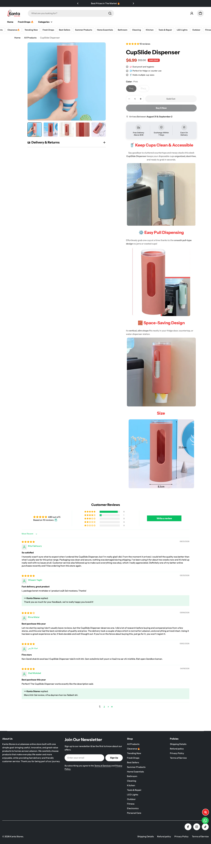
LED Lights (182, 30)
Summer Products (83, 30)
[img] (28, 541)
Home (17, 37)
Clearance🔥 (13, 30)
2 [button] (104, 706)
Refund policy (164, 836)
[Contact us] (205, 820)
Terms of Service (200, 836)
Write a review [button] (164, 518)
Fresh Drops (48, 30)
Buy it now (161, 108)
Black (145, 89)
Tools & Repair (165, 30)
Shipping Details (145, 836)
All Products (30, 37)
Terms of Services (102, 765)
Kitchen (149, 30)
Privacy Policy (181, 836)
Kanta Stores (16, 836)
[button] (78, 3)
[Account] (191, 13)
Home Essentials (105, 30)
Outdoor (196, 30)
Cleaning (136, 30)
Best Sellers (64, 30)
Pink (133, 89)
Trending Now (30, 30)
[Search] (110, 13)
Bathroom (122, 30)
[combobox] (71, 13)
